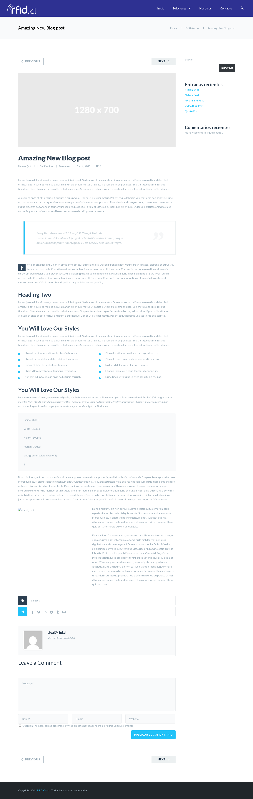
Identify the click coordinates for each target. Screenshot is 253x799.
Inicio (160, 8)
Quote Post (192, 111)
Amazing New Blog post (54, 158)
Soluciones (179, 8)
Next (162, 61)
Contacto (226, 8)
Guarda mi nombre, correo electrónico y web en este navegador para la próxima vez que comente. (78, 725)
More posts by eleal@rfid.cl (61, 637)
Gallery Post (192, 95)
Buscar (189, 59)
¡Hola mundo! (192, 89)
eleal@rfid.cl (28, 166)
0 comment (65, 166)
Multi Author (192, 28)
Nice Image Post (194, 100)
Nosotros (205, 8)
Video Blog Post (194, 105)
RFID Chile (43, 790)
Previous (32, 61)
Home (173, 28)
